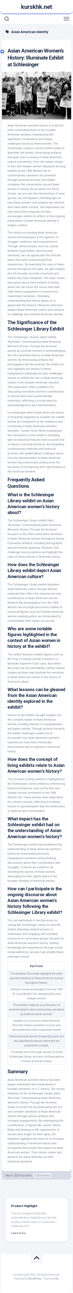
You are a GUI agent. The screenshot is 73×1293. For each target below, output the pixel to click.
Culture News (42, 1175)
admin (28, 1175)
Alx (57, 1278)
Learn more (18, 1233)
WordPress (35, 1278)
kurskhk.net (36, 6)
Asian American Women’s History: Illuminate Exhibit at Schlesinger (35, 58)
